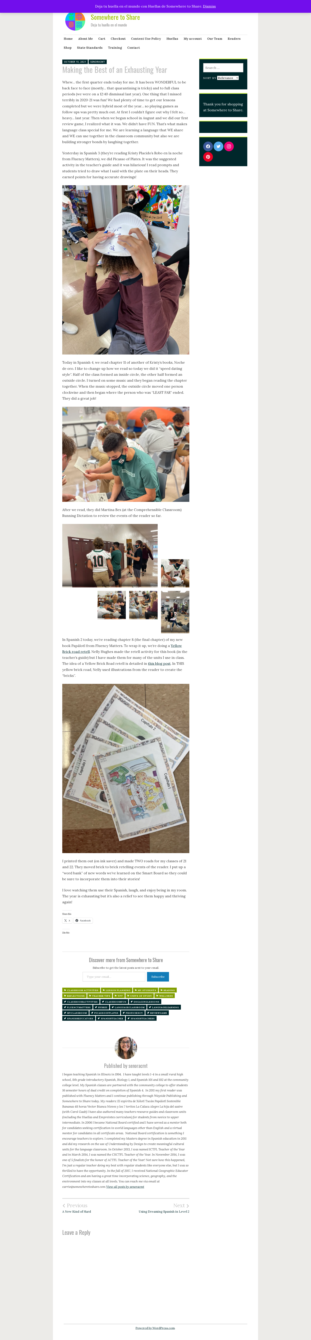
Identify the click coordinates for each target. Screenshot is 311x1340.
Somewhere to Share (115, 17)
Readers (234, 39)
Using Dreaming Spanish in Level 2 (164, 1208)
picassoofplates (106, 1013)
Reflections (76, 995)
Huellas (172, 39)
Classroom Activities (82, 990)
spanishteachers (143, 1018)
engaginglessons (146, 1001)
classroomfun (115, 1001)
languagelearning (165, 1007)
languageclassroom (130, 1007)
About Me (85, 39)
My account (193, 39)
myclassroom (77, 1013)
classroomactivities (82, 1001)
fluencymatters (79, 1007)
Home (68, 39)
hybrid (102, 1007)
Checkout (118, 39)
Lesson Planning (118, 990)
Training (115, 48)
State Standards (90, 48)
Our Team (214, 39)
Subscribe (158, 976)
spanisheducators (80, 1018)
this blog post (159, 663)
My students (147, 990)
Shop (68, 48)
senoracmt (97, 61)
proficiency (134, 1013)
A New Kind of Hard (76, 1208)
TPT (120, 995)
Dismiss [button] (209, 6)
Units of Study (141, 995)
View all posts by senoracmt (125, 1187)
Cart (101, 39)
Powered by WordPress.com (155, 1328)
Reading (169, 990)
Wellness (166, 995)
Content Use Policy (146, 39)
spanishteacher (112, 1018)
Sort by (210, 78)
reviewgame (158, 1013)
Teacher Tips (101, 995)
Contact (133, 48)
